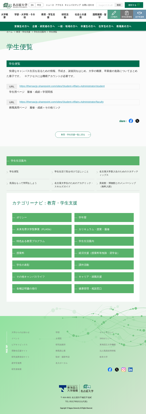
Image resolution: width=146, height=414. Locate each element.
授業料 (20, 253)
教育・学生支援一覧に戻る (73, 134)
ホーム (10, 32)
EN (32, 4)
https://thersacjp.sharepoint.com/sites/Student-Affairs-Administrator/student (62, 86)
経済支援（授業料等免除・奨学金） (99, 253)
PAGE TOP (6, 349)
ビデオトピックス (20, 344)
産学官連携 (17, 363)
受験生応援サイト (20, 351)
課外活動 (84, 264)
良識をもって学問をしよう (23, 183)
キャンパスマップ (73, 4)
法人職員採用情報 (108, 351)
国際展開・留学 (99, 16)
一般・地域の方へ (68, 26)
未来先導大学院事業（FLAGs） (35, 229)
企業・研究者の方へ (43, 26)
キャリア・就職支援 (90, 276)
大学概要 (4, 16)
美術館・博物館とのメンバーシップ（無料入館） (117, 185)
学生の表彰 (23, 264)
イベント (16, 338)
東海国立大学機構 (108, 344)
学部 (58, 332)
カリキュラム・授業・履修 (94, 229)
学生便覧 (14, 171)
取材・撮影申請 (63, 357)
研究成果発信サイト (21, 357)
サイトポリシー (107, 332)
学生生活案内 (40, 32)
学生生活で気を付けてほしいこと (71, 171)
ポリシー (22, 217)
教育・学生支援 (48, 16)
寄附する (132, 5)
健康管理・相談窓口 (90, 288)
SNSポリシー (106, 338)
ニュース (50, 4)
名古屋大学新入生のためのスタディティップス (118, 173)
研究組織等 (61, 344)
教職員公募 (61, 351)
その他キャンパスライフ (31, 276)
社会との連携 (80, 16)
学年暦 (82, 217)
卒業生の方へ (88, 26)
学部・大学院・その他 (24, 16)
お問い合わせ (88, 4)
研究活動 (65, 16)
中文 (39, 4)
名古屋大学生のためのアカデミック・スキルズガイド (73, 185)
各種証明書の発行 (27, 288)
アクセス (59, 4)
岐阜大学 (104, 357)
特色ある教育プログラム (31, 241)
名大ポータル (62, 363)
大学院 (59, 338)
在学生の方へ (106, 26)
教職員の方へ (124, 26)
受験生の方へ (22, 26)
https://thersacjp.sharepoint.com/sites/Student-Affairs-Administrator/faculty (62, 101)
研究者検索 (17, 369)
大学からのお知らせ (21, 332)
